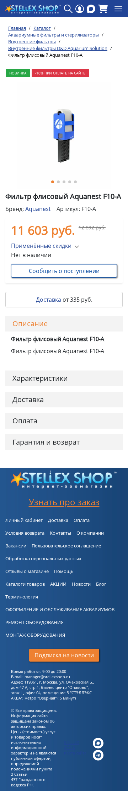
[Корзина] (103, 9)
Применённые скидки (41, 246)
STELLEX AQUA (71, 745)
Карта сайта (75, 753)
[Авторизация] (79, 9)
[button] (52, 181)
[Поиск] (68, 9)
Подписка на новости (64, 655)
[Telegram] (98, 754)
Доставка (48, 299)
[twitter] (98, 742)
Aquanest (38, 209)
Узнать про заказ (64, 502)
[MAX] (91, 9)
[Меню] (118, 8)
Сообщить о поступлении (64, 271)
